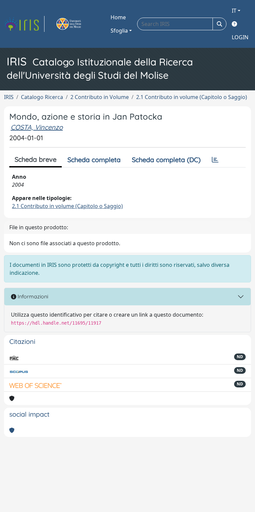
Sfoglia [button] (119, 30)
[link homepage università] (76, 24)
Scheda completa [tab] (94, 159)
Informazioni (32, 296)
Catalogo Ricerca (42, 97)
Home (118, 17)
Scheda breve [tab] (35, 159)
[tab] (215, 160)
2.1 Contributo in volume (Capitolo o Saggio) (191, 97)
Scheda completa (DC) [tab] (166, 159)
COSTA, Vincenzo (37, 127)
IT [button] (234, 10)
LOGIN (240, 37)
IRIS (9, 97)
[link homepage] (24, 24)
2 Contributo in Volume (99, 97)
